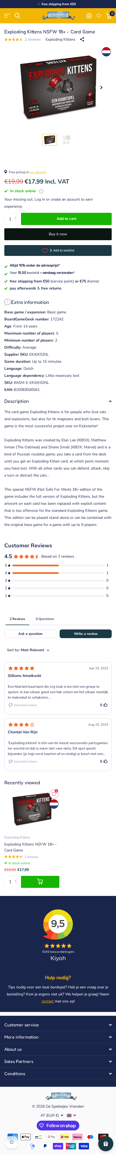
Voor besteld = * (42, 272)
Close (58, 1025)
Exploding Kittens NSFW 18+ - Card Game (30, 847)
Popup (41, 191)
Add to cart (66, 218)
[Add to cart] (40, 882)
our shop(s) (38, 172)
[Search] (17, 16)
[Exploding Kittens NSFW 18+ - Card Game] (31, 809)
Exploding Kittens (60, 39)
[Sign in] (89, 15)
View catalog (7, 16)
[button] (101, 87)
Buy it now (58, 234)
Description (16, 401)
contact (48, 1001)
